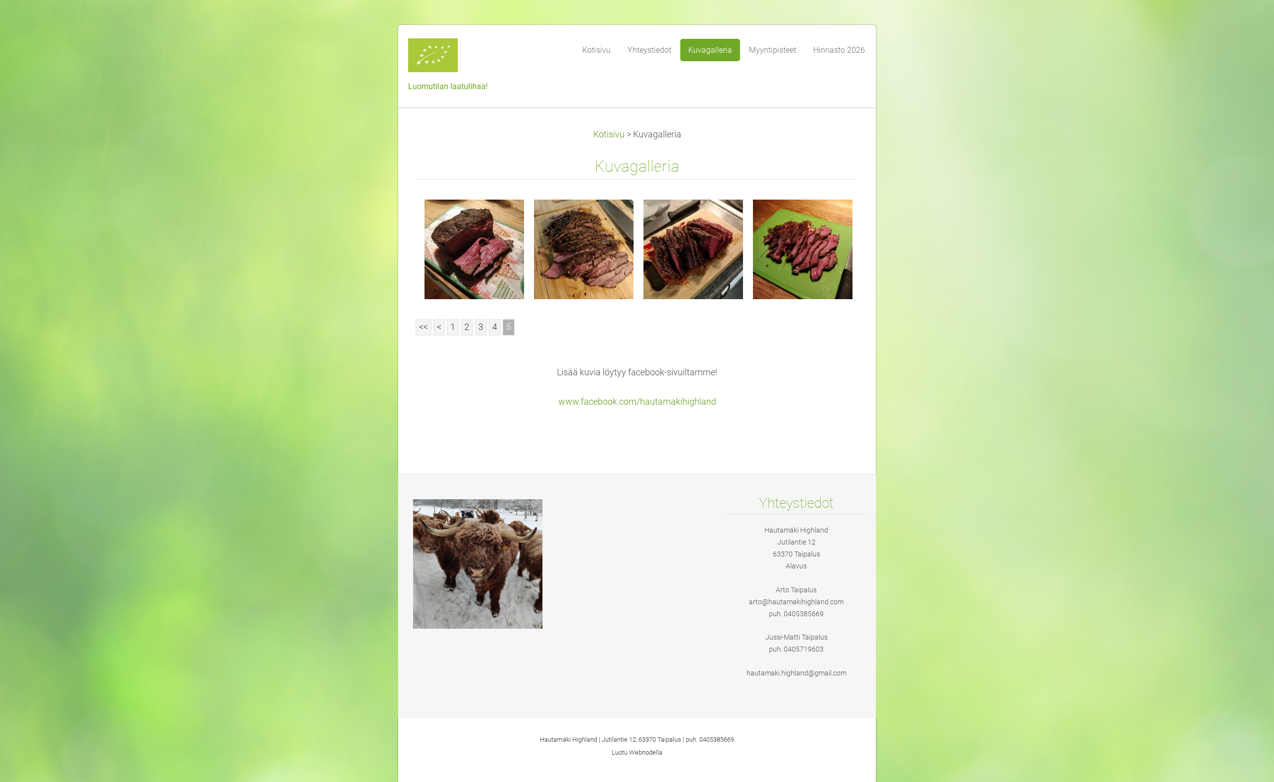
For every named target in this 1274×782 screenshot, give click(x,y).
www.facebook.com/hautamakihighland (637, 402)
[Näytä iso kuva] (474, 249)
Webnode (642, 752)
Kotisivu (609, 134)
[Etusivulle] (482, 58)
